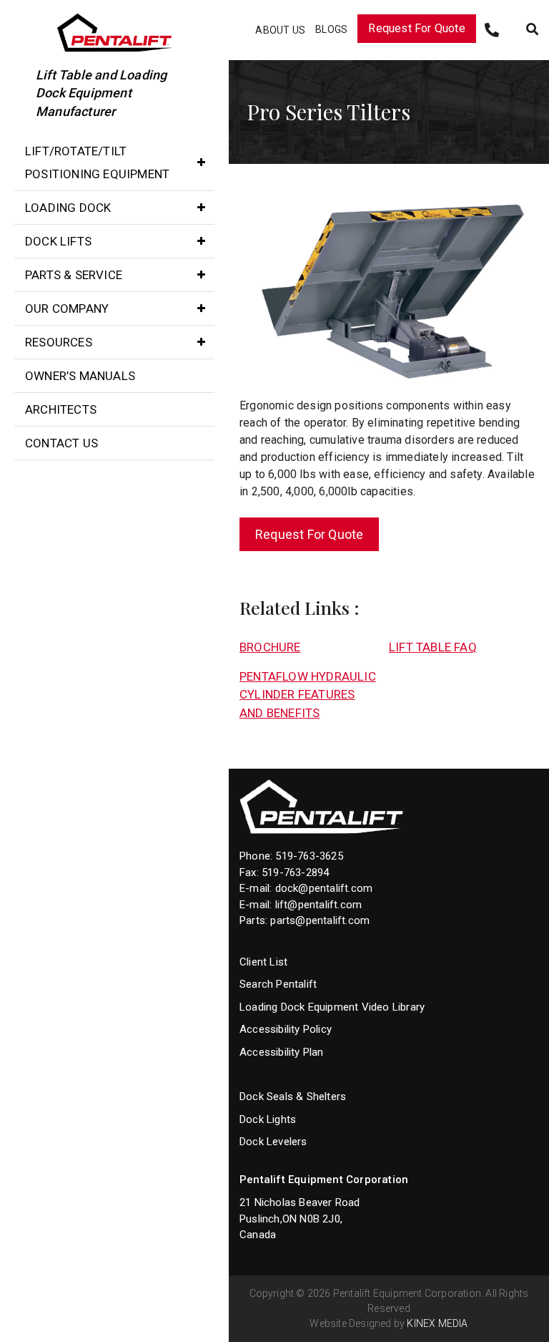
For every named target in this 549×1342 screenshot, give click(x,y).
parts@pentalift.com (320, 920)
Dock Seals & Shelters (292, 1096)
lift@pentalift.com (318, 904)
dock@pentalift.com (324, 888)
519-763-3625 (308, 856)
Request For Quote (416, 28)
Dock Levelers (273, 1141)
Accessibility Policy (285, 1029)
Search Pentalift (278, 984)
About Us (280, 30)
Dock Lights (267, 1119)
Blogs (331, 29)
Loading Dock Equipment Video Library (332, 1007)
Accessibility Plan (281, 1052)
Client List (263, 962)
